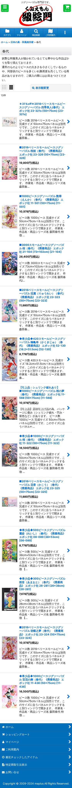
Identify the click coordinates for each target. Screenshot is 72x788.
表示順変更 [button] (42, 87)
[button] (5, 8)
